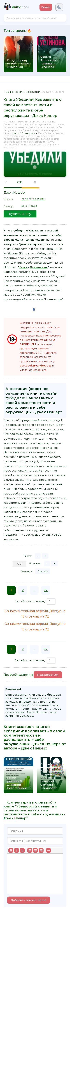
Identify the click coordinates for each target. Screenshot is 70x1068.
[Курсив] (16, 850)
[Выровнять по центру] (35, 850)
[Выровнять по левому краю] (29, 850)
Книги (15, 133)
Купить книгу (20, 214)
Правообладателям (18, 674)
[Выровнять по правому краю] (41, 850)
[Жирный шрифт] (10, 850)
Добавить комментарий (28, 900)
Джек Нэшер (14, 192)
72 (46, 590)
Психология (29, 133)
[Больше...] (48, 850)
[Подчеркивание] (22, 850)
